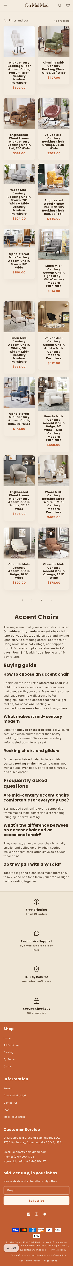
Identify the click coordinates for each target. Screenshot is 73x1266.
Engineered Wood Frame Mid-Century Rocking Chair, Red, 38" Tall (54, 207)
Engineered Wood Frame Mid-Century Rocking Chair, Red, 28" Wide (19, 141)
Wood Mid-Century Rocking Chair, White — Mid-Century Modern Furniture (54, 502)
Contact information (30, 1260)
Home (7, 1038)
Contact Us (11, 1102)
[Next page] (51, 600)
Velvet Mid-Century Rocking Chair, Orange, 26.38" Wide (54, 141)
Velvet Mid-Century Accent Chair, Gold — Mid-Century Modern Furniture (54, 348)
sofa (37, 691)
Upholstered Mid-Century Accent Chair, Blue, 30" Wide (19, 419)
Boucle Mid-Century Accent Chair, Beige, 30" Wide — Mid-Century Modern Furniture (54, 428)
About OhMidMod (15, 1095)
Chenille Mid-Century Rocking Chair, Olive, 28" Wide (54, 67)
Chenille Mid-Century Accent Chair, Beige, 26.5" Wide (19, 571)
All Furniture (11, 1045)
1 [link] (22, 600)
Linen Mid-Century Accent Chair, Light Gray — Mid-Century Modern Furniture (54, 276)
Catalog (8, 1052)
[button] (5, 6)
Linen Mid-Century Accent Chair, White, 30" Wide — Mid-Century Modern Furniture (19, 350)
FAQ (6, 1109)
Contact (8, 1066)
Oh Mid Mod (21, 1242)
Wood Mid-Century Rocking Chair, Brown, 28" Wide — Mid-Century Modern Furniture (19, 201)
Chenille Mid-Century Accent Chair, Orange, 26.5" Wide (54, 571)
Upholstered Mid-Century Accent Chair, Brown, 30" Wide (19, 260)
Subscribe (36, 1200)
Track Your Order (14, 1116)
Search (8, 1088)
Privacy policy (58, 1250)
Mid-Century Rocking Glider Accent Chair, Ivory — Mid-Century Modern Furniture (19, 72)
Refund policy (58, 1255)
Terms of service (19, 1255)
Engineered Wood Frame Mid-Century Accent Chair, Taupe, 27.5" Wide (19, 500)
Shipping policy (39, 1255)
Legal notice (50, 1260)
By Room (9, 1059)
